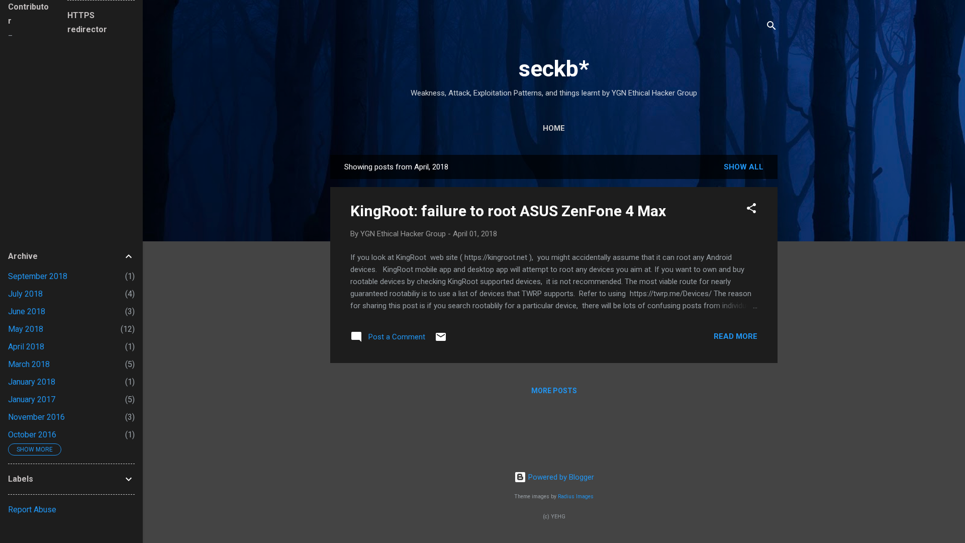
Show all (743, 166)
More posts (554, 391)
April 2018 (26, 346)
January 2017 (31, 399)
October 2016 (32, 434)
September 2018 (37, 276)
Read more (735, 336)
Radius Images (576, 496)
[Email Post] (441, 340)
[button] (751, 210)
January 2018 (31, 382)
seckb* (554, 68)
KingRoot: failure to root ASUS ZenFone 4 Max (508, 211)
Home (554, 128)
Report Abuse (32, 509)
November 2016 (36, 417)
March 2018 (29, 364)
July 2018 (25, 294)
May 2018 (25, 329)
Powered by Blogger (560, 477)
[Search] (771, 27)
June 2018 (26, 311)
